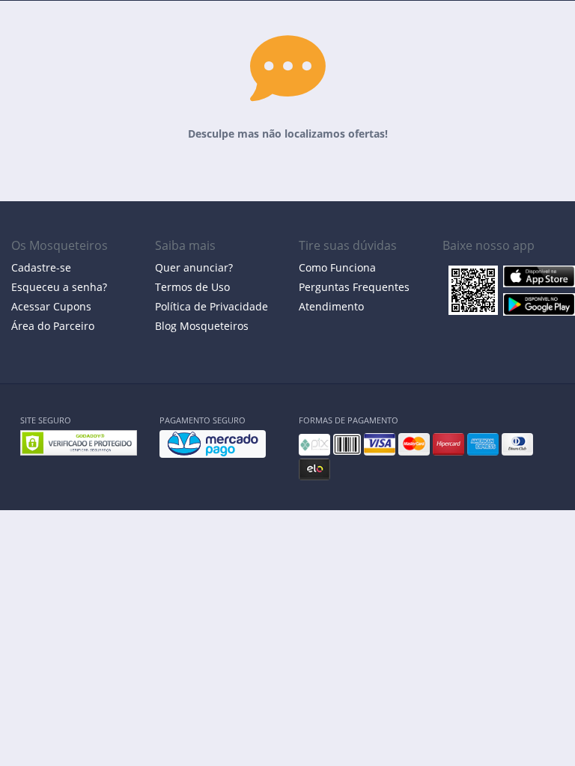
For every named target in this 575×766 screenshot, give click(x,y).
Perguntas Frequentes (354, 287)
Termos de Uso (192, 287)
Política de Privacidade (211, 306)
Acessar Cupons (51, 306)
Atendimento (331, 306)
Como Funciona (337, 267)
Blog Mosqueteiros (202, 326)
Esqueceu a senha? (59, 287)
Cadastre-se (41, 267)
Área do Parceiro (52, 326)
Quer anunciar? (194, 267)
